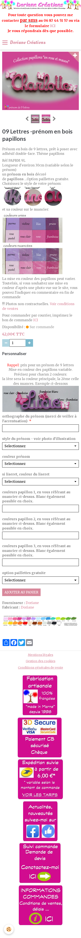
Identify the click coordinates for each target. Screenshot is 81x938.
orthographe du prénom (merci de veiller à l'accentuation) (39, 418)
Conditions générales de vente (40, 667)
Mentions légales (40, 655)
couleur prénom (16, 457)
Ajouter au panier (21, 592)
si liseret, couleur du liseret (25, 474)
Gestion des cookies (40, 661)
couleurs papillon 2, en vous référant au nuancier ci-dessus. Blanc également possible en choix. (36, 523)
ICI (53, 26)
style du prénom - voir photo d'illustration (39, 439)
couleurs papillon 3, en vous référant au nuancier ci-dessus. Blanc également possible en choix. (36, 550)
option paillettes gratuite (24, 573)
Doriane (32, 603)
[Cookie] (9, 929)
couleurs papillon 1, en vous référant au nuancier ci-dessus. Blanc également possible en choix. (36, 496)
